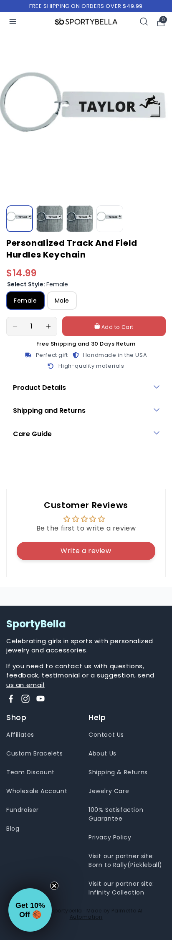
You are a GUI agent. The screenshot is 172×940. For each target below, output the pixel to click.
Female (25, 300)
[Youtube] (40, 699)
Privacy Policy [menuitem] (110, 837)
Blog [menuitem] (12, 828)
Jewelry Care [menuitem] (109, 791)
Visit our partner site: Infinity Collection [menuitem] (121, 888)
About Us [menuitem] (102, 753)
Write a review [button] (86, 551)
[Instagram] (25, 699)
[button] (30, 910)
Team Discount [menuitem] (30, 772)
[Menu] (12, 21)
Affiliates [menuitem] (20, 734)
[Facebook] (10, 699)
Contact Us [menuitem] (106, 734)
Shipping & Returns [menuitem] (118, 772)
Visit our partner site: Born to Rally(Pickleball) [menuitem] (125, 860)
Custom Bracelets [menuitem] (34, 753)
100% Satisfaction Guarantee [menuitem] (116, 814)
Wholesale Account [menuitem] (36, 791)
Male (62, 300)
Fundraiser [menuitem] (22, 810)
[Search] (144, 21)
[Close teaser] (54, 886)
